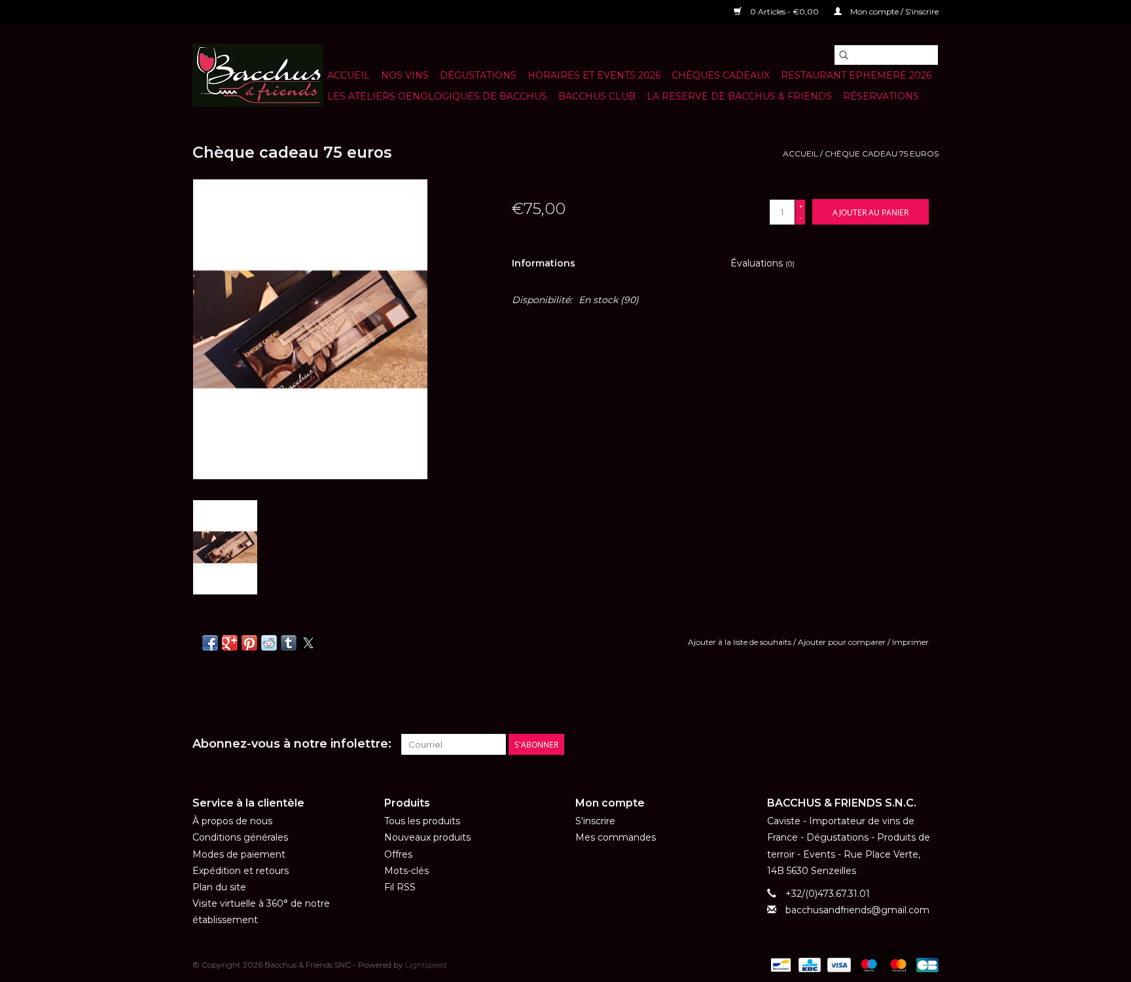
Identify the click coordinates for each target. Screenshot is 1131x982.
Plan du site (219, 887)
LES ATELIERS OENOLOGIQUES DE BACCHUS (437, 96)
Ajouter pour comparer (843, 642)
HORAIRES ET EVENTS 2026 (594, 75)
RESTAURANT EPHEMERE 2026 (856, 75)
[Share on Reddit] (269, 643)
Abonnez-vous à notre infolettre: (291, 744)
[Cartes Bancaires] (925, 965)
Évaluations (762, 263)
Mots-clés (406, 871)
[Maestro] (867, 965)
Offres (398, 854)
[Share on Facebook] (210, 643)
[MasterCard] (897, 965)
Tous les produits (422, 821)
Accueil (348, 75)
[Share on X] (308, 643)
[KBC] (808, 965)
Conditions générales (240, 837)
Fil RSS (400, 887)
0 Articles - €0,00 (784, 11)
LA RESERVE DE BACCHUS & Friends (739, 96)
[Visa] (837, 965)
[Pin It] (249, 643)
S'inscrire (595, 821)
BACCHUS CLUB (597, 96)
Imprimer (910, 642)
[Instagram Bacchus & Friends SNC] (928, 744)
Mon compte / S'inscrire (893, 11)
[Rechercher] (843, 55)
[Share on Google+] (230, 643)
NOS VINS (405, 75)
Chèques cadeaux (721, 75)
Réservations (881, 96)
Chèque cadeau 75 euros (882, 153)
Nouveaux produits (427, 837)
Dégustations (478, 75)
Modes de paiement (238, 854)
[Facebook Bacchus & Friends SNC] (904, 744)
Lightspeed (425, 965)
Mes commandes (615, 837)
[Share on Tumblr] (288, 643)
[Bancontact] (779, 965)
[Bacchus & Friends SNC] (257, 75)
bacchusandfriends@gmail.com (857, 910)
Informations (543, 263)
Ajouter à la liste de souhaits (740, 642)
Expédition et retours (240, 871)
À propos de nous (232, 821)
